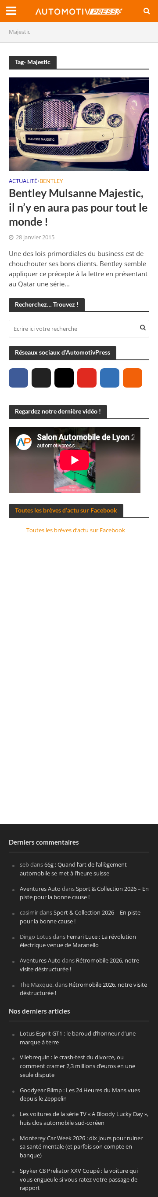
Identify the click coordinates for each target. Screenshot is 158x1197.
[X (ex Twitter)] (41, 378)
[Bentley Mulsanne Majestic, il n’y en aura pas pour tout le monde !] (79, 123)
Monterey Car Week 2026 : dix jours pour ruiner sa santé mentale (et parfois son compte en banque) (81, 1147)
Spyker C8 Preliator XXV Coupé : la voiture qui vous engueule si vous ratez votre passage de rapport (79, 1179)
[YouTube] (87, 378)
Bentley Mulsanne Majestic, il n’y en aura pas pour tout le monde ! (78, 207)
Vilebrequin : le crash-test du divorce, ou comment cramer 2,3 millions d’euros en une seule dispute (77, 1066)
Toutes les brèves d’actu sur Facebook (66, 510)
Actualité (23, 182)
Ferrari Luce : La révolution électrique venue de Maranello (78, 941)
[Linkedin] (109, 378)
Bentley (51, 182)
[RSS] (132, 378)
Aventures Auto (40, 889)
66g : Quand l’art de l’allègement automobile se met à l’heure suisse (73, 868)
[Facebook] (18, 378)
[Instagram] (64, 378)
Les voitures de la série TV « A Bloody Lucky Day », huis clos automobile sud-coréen (84, 1118)
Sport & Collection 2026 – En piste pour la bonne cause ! (84, 893)
